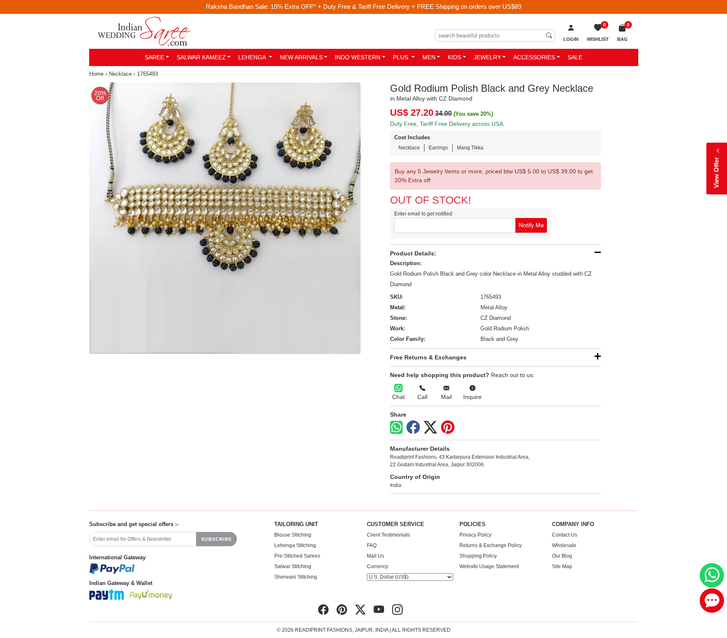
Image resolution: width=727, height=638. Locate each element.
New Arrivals (301, 57)
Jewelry (487, 57)
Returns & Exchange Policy (490, 545)
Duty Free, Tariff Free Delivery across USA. (447, 123)
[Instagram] (397, 610)
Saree (154, 57)
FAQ (372, 545)
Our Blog (562, 556)
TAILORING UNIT (296, 524)
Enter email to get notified (423, 214)
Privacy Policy (475, 535)
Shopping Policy (478, 556)
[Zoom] (225, 218)
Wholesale (564, 545)
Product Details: (413, 253)
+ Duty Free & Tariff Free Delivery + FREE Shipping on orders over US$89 (419, 6)
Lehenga (252, 57)
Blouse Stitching (292, 535)
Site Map (562, 566)
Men (428, 57)
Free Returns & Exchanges (428, 357)
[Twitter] (430, 427)
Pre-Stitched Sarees (297, 556)
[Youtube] (379, 610)
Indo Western (357, 57)
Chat (398, 396)
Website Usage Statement (489, 566)
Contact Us (564, 535)
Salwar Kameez (201, 57)
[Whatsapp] (396, 427)
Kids (454, 57)
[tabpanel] (225, 218)
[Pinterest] (447, 427)
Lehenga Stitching (295, 545)
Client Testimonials (388, 535)
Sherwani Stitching (295, 577)
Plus (401, 57)
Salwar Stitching (292, 566)
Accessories (534, 57)
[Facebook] (413, 427)
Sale (575, 57)
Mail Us (375, 556)
